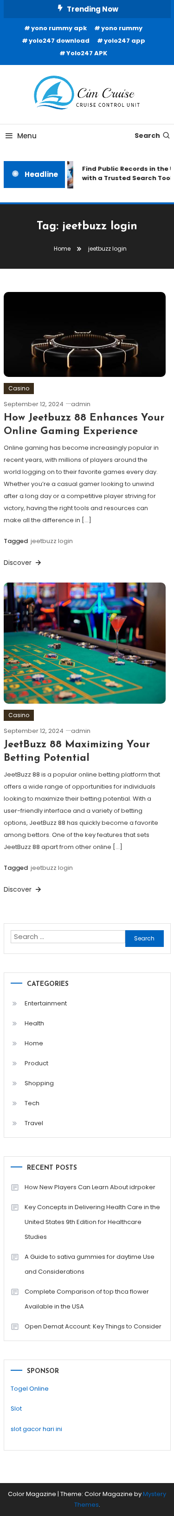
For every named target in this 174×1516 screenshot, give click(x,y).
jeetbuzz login (52, 541)
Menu (27, 136)
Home (34, 1043)
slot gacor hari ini (36, 1429)
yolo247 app (124, 40)
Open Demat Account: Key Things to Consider (93, 1326)
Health (34, 1023)
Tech (32, 1103)
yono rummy (121, 28)
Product (36, 1063)
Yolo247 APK (86, 53)
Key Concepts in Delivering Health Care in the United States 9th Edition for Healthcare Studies (92, 1222)
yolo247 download (59, 40)
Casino (18, 388)
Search (147, 135)
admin (80, 404)
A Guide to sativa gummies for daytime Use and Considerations (90, 1264)
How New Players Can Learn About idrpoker (90, 1187)
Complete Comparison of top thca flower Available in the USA (87, 1299)
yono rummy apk (59, 28)
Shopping (39, 1083)
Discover (18, 562)
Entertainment (46, 1003)
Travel (34, 1123)
